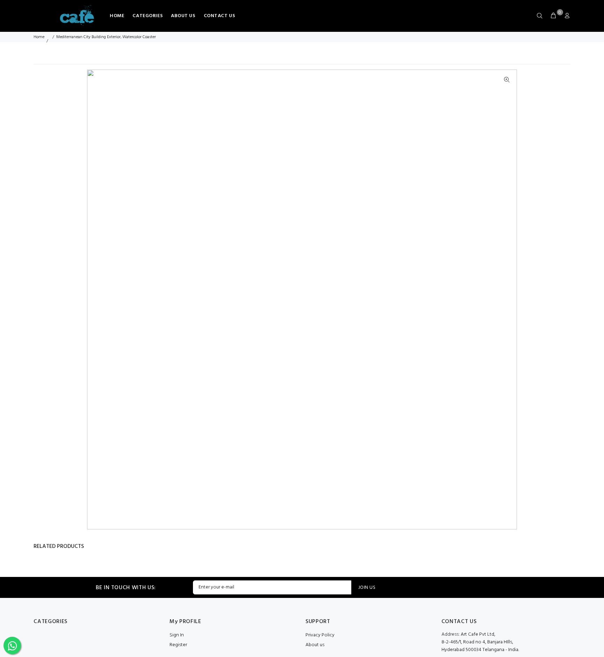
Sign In (177, 635)
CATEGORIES (147, 16)
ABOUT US (183, 16)
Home (39, 37)
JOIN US (366, 588)
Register (178, 645)
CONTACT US (219, 16)
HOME (117, 16)
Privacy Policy (320, 635)
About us (314, 645)
